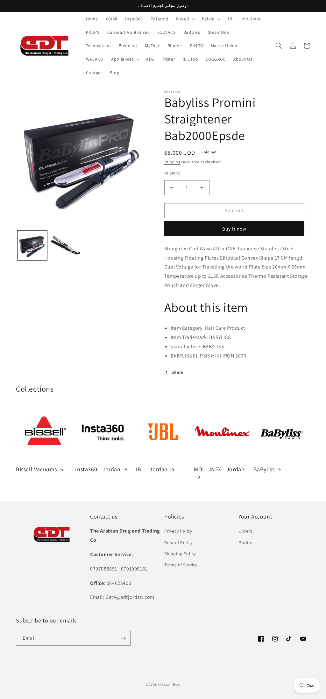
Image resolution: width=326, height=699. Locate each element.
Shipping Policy (180, 553)
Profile (245, 542)
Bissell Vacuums (36, 469)
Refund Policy (178, 542)
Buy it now (234, 229)
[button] (185, 19)
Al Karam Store (169, 684)
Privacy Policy (178, 531)
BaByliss (264, 469)
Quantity (172, 173)
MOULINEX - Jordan (219, 469)
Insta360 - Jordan (97, 469)
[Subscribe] (123, 638)
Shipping (172, 161)
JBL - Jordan (151, 469)
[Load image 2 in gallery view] (65, 245)
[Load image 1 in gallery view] (32, 245)
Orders (245, 531)
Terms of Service (181, 565)
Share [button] (177, 372)
